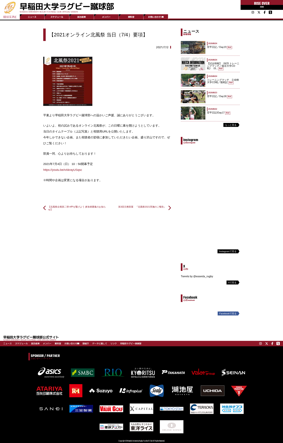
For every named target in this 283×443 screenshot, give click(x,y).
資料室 (131, 16)
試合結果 (81, 16)
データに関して (99, 343)
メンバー (106, 16)
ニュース (32, 16)
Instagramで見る (227, 251)
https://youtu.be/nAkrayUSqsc (62, 169)
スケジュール (56, 16)
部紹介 (86, 343)
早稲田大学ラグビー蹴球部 (67, 7)
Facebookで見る (227, 313)
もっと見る (230, 125)
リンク (113, 343)
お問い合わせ (154, 16)
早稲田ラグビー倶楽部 (130, 343)
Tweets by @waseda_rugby (197, 276)
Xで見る (232, 282)
